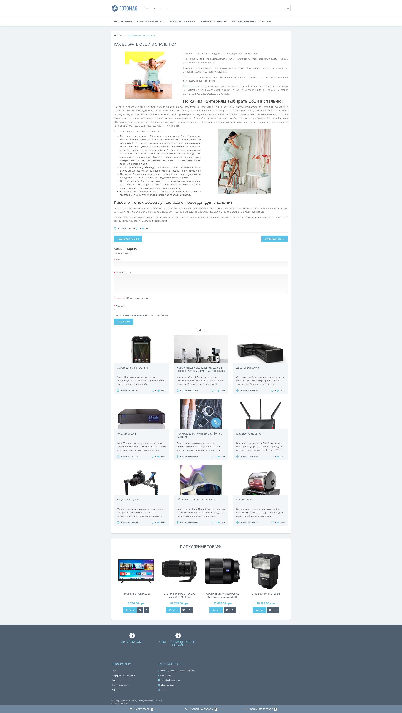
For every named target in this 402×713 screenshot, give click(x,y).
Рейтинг (120, 306)
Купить (130, 610)
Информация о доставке (123, 675)
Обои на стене (191, 86)
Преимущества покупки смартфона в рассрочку (199, 435)
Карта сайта (117, 689)
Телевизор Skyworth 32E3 (136, 593)
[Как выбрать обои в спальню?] (148, 75)
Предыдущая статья (128, 238)
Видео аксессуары (128, 499)
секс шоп (266, 21)
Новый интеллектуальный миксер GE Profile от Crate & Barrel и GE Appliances (201, 369)
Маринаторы (244, 499)
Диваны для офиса (247, 367)
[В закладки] (140, 610)
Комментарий (123, 272)
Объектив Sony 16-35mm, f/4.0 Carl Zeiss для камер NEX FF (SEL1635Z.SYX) (222, 595)
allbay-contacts (167, 684)
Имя (118, 259)
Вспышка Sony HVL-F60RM (266, 593)
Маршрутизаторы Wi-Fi (250, 433)
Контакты (116, 680)
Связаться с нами (120, 684)
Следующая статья (275, 238)
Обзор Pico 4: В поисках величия (197, 499)
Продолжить (123, 321)
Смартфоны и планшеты (182, 21)
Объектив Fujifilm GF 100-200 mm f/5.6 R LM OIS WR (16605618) (179, 595)
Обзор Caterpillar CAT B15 (132, 367)
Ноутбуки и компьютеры (150, 21)
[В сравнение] (146, 610)
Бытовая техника (123, 21)
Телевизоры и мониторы (213, 21)
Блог (122, 35)
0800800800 (165, 675)
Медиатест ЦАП (126, 433)
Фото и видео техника (244, 21)
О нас (114, 670)
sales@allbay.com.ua (170, 680)
